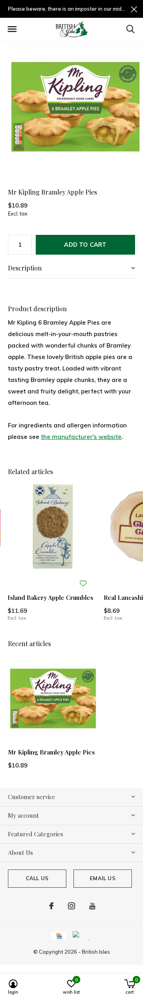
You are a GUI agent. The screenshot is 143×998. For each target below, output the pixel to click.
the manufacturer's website (81, 436)
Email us (102, 878)
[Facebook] (51, 906)
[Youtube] (92, 906)
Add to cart (85, 244)
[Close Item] (134, 9)
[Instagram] (71, 906)
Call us (37, 878)
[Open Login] (83, 583)
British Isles (96, 952)
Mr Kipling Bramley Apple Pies (51, 752)
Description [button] (25, 268)
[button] (12, 29)
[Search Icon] (130, 29)
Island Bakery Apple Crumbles (50, 597)
